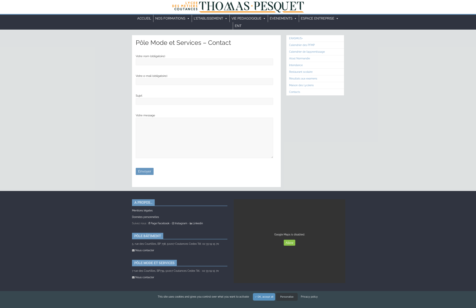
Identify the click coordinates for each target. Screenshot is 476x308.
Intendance (296, 65)
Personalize (287, 296)
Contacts (294, 91)
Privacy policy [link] (309, 296)
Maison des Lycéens (301, 85)
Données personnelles (145, 217)
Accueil (144, 18)
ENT (238, 26)
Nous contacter (144, 250)
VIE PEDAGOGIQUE (246, 18)
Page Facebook (159, 223)
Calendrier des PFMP (302, 45)
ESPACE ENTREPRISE (317, 18)
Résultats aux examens (303, 78)
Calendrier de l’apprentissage (307, 51)
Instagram (180, 223)
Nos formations (170, 18)
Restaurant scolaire (301, 71)
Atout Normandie (299, 58)
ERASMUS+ (296, 38)
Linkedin (197, 223)
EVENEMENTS (281, 18)
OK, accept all (265, 296)
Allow (289, 243)
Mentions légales (142, 210)
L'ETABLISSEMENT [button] (208, 18)
